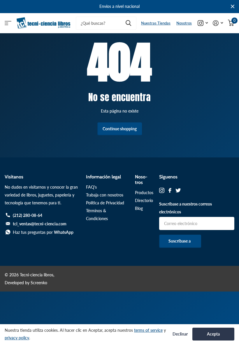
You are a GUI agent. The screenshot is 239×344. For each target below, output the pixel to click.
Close (232, 6)
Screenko (39, 282)
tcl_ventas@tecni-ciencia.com (39, 223)
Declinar (180, 334)
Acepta (213, 333)
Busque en (128, 23)
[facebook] (169, 190)
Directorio (144, 200)
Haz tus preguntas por (43, 232)
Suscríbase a (179, 240)
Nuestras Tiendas (156, 23)
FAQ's (91, 187)
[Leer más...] (203, 23)
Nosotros (184, 23)
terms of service (148, 330)
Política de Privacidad (105, 202)
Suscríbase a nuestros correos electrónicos (185, 207)
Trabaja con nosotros (104, 194)
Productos (144, 192)
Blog (139, 208)
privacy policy (17, 337)
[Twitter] (178, 190)
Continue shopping (120, 128)
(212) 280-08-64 (27, 215)
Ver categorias (8, 23)
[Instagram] (161, 190)
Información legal (103, 177)
